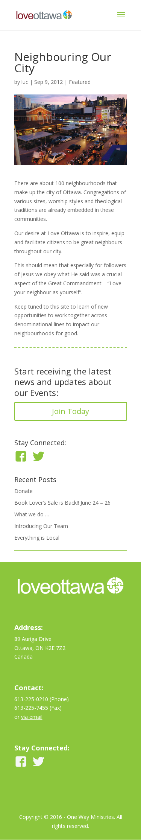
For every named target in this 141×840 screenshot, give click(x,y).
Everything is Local (36, 537)
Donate (23, 491)
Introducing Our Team (41, 526)
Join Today (70, 411)
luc (24, 81)
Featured (80, 81)
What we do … (31, 514)
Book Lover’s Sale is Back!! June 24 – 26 (62, 502)
